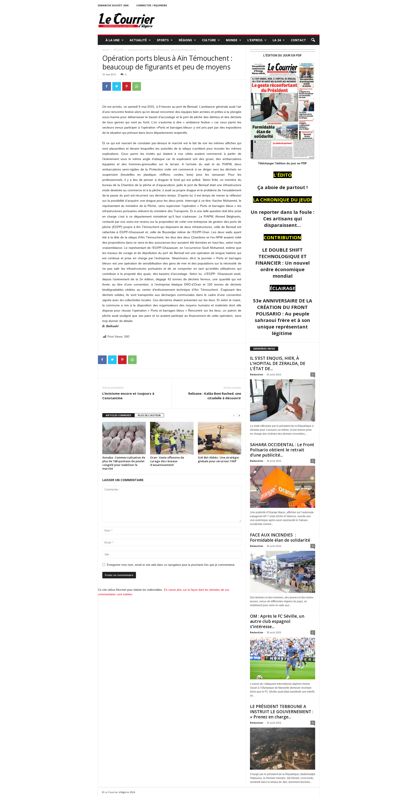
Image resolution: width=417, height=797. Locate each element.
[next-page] (239, 415)
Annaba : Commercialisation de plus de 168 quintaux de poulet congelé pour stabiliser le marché (123, 462)
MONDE (231, 40)
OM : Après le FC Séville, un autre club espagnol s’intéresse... (277, 621)
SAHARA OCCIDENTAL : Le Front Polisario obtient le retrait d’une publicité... (282, 450)
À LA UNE (113, 40)
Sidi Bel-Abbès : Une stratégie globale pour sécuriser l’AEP (218, 459)
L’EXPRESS (255, 40)
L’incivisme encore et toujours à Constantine (128, 395)
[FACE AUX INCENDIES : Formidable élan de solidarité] (282, 572)
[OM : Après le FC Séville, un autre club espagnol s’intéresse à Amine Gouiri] (282, 658)
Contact (298, 40)
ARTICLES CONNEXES (118, 415)
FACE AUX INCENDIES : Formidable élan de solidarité (280, 537)
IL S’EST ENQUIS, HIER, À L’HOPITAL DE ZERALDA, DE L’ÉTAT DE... (277, 363)
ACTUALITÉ (138, 40)
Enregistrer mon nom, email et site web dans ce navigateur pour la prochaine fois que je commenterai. (171, 564)
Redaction (256, 374)
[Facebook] (106, 86)
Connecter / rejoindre (151, 5)
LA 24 (277, 40)
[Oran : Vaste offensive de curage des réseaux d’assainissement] (172, 438)
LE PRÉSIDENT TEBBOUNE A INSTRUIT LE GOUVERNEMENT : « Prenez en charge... (281, 712)
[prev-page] (234, 415)
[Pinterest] (126, 86)
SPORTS (163, 40)
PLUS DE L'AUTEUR (149, 415)
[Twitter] (116, 86)
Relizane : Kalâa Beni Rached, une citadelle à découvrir (214, 395)
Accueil (105, 49)
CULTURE (209, 40)
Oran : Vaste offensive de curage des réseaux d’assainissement (167, 461)
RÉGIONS (185, 40)
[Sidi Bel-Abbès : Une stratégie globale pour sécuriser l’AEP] (219, 438)
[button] (313, 40)
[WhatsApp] (136, 86)
